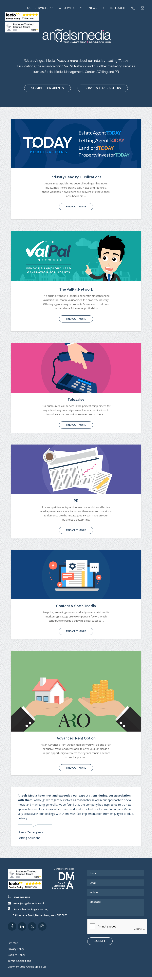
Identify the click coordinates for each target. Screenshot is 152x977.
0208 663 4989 (21, 897)
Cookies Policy (16, 955)
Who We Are (69, 8)
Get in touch (114, 8)
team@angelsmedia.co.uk (29, 903)
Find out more (76, 206)
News (93, 8)
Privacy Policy (16, 949)
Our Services (38, 8)
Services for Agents (47, 88)
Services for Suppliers (103, 88)
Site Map (13, 943)
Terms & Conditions (19, 961)
